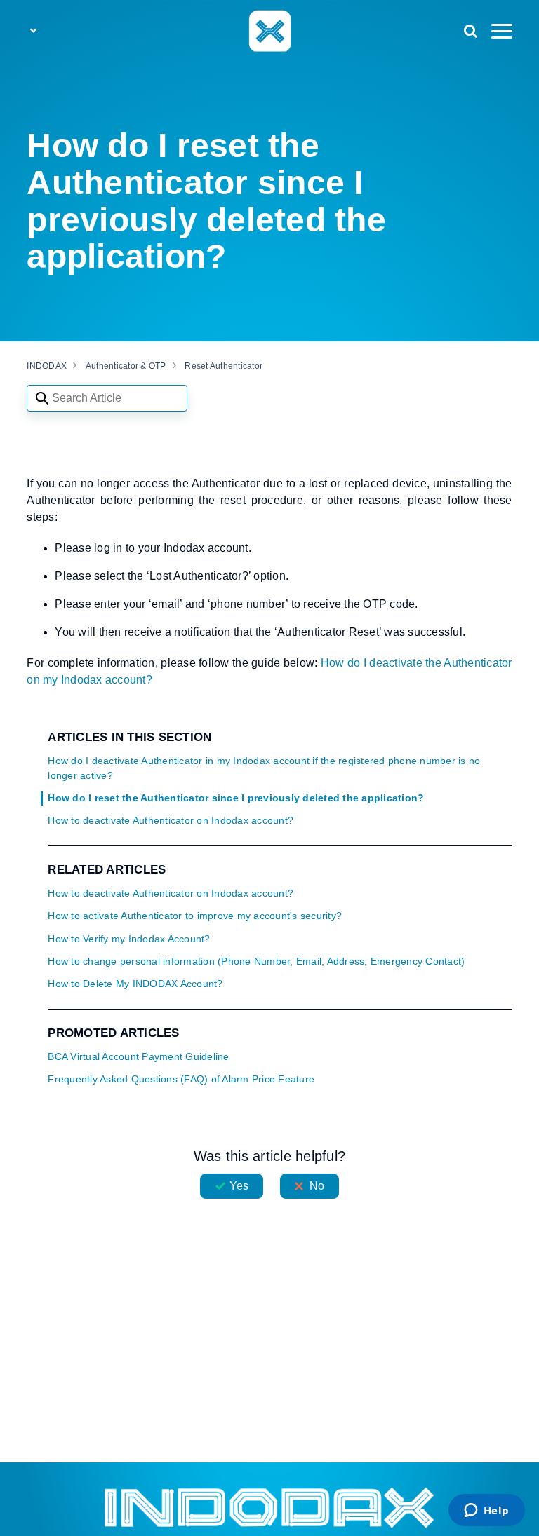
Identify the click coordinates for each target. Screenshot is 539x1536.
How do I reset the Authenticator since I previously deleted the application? (236, 798)
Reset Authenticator (223, 366)
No (317, 1186)
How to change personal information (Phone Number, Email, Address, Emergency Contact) (256, 961)
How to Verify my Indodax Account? (129, 939)
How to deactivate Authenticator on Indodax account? (170, 820)
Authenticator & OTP (126, 366)
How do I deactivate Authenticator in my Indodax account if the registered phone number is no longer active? (264, 768)
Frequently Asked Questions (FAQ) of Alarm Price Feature (181, 1079)
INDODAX (47, 366)
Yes (238, 1186)
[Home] (269, 30)
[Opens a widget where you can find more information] (486, 1511)
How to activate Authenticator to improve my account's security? (195, 916)
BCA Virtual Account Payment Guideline (138, 1057)
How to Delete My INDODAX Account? (135, 984)
